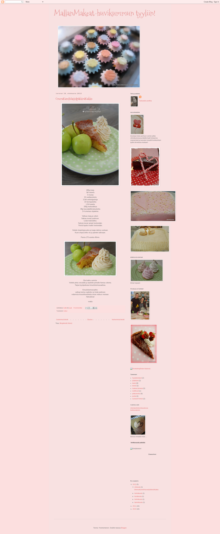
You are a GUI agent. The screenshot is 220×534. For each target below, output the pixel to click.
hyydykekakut (137, 378)
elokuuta (137, 487)
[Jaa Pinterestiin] (96, 308)
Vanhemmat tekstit (118, 319)
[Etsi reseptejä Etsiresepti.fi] (140, 369)
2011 (135, 506)
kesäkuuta (138, 496)
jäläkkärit (135, 381)
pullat (134, 396)
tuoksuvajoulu (135, 410)
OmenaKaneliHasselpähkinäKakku (74, 99)
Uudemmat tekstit (62, 319)
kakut (65, 311)
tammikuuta (138, 502)
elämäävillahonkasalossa (139, 408)
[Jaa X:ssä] (91, 308)
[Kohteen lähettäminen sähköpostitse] (86, 308)
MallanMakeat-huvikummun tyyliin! (104, 13)
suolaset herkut (137, 399)
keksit (134, 386)
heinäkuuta (138, 493)
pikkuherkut (136, 394)
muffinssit (135, 391)
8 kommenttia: (78, 308)
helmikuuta (138, 499)
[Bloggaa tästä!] (89, 308)
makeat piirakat (137, 388)
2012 (135, 484)
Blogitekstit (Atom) (66, 323)
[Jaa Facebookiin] (93, 308)
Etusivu (90, 319)
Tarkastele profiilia (145, 101)
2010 (135, 509)
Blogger (123, 528)
